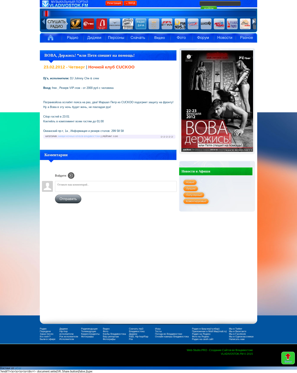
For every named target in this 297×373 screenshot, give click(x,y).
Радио (72, 38)
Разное (246, 38)
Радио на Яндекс (201, 334)
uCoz (18, 368)
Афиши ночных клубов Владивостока (79, 136)
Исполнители (116, 38)
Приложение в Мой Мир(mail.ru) (209, 331)
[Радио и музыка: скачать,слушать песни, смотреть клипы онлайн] (72, 6)
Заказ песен (46, 334)
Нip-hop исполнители (66, 332)
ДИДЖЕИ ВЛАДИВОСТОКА (94, 38)
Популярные (194, 194)
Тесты (158, 331)
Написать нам (237, 339)
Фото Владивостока (181, 38)
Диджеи (63, 328)
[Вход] (71, 175)
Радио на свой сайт (203, 339)
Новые (190, 182)
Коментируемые (196, 201)
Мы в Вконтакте (237, 331)
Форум (203, 38)
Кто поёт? (45, 336)
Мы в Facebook (237, 334)
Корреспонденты (90, 334)
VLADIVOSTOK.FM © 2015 (237, 353)
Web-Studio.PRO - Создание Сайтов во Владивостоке (220, 350)
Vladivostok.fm (51, 38)
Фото (105, 331)
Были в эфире (47, 339)
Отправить (68, 199)
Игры (158, 328)
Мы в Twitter (235, 328)
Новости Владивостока (224, 38)
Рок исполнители (68, 336)
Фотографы (87, 336)
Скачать (137, 38)
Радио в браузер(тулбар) (206, 328)
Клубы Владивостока (114, 334)
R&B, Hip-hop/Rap (138, 336)
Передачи (45, 331)
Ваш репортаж (111, 336)
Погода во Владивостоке (168, 334)
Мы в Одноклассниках (241, 336)
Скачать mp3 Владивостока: (137, 330)
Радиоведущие (89, 328)
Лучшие (190, 188)
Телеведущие (88, 331)
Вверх (288, 361)
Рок (131, 339)
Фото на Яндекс (200, 336)
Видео (159, 38)
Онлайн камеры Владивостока (172, 336)
